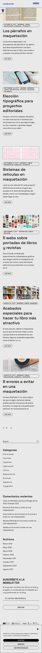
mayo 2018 (7, 547)
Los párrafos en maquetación (17, 33)
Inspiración (23, 231)
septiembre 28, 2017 (11, 88)
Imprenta (20, 24)
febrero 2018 (8, 555)
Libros (27, 24)
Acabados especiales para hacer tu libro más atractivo (19, 315)
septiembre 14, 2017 (11, 163)
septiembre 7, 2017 (10, 231)
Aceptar (21, 640)
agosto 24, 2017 (9, 375)
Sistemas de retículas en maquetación (15, 174)
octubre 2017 (8, 562)
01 (6, 428)
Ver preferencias (21, 648)
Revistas (23, 89)
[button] (3, 11)
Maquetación (8, 26)
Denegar (21, 644)
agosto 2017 (8, 569)
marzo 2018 (7, 551)
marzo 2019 (7, 544)
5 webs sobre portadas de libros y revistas (20, 243)
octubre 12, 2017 (10, 24)
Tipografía (26, 26)
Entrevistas (8, 454)
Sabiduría (17, 26)
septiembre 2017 (10, 566)
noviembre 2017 (9, 558)
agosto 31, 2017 (9, 303)
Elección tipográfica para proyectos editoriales (18, 103)
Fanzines (23, 88)
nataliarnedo (8, 4)
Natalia (6, 527)
